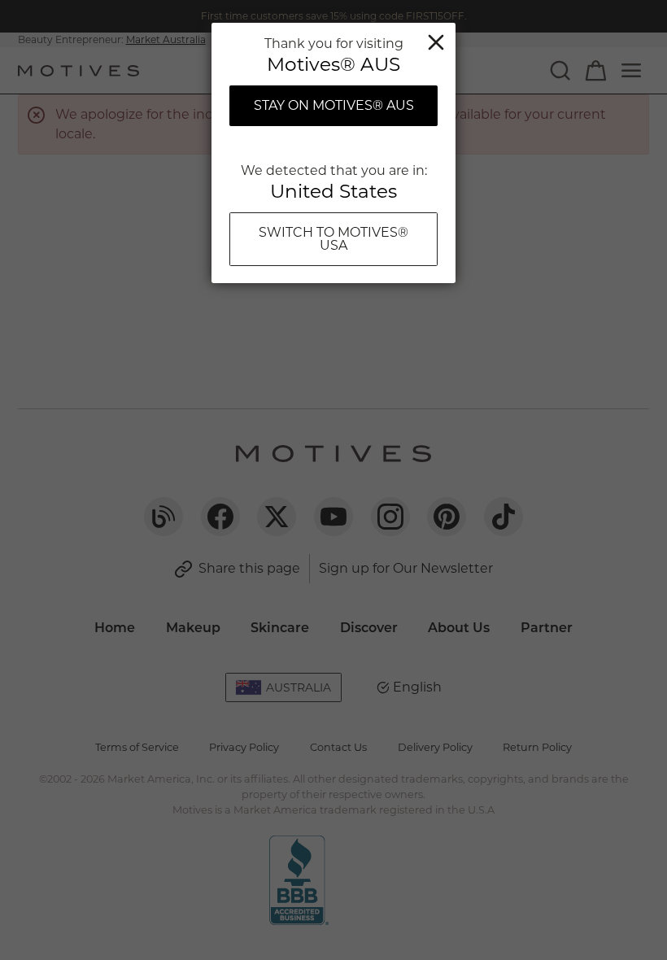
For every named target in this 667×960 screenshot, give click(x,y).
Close (436, 42)
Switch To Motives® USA (333, 239)
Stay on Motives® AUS (334, 105)
